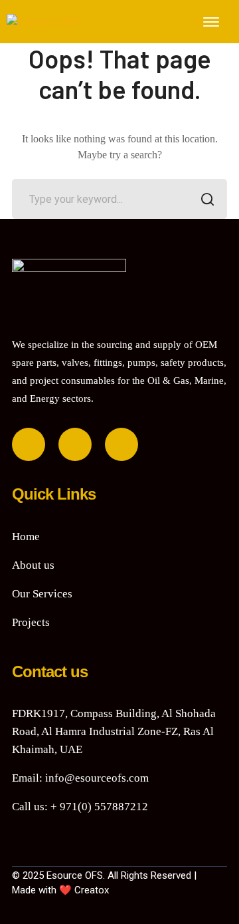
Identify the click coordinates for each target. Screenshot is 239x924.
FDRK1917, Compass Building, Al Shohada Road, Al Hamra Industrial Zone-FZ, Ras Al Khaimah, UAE (114, 731)
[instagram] (121, 444)
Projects (31, 622)
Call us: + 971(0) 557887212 (80, 806)
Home (26, 536)
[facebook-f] (28, 444)
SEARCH (207, 199)
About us (33, 565)
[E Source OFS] (42, 21)
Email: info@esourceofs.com (80, 778)
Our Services (42, 593)
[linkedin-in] (75, 444)
